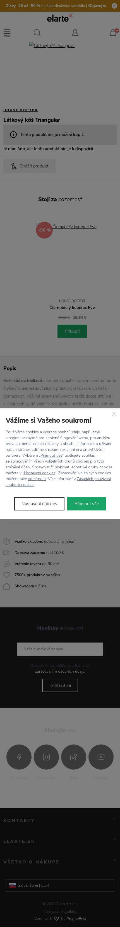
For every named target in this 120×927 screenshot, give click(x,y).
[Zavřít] (114, 414)
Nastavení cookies (39, 473)
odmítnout (37, 478)
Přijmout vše (51, 455)
